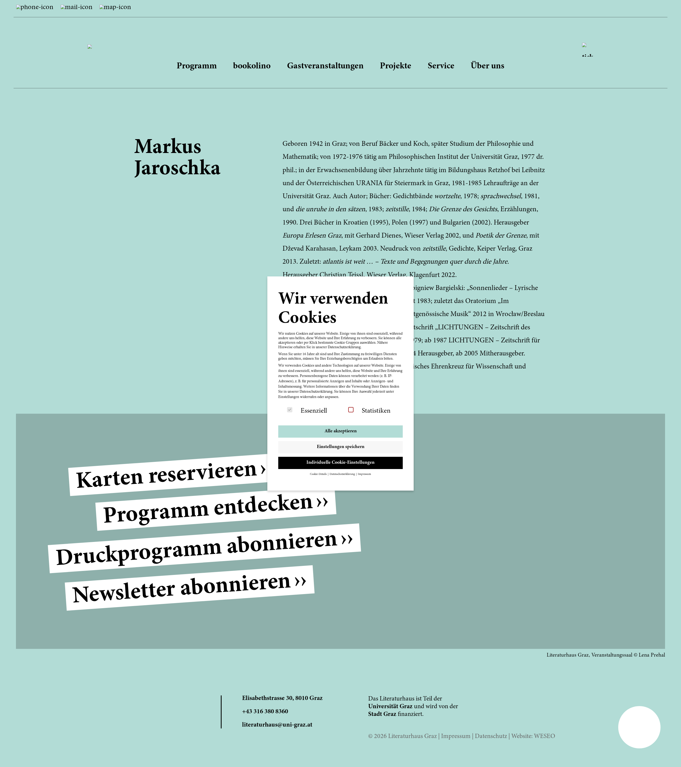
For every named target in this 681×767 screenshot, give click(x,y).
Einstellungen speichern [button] (340, 447)
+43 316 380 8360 (265, 711)
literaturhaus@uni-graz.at (277, 725)
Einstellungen (288, 397)
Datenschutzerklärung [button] (342, 474)
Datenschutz (491, 736)
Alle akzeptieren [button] (341, 431)
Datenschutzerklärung (316, 392)
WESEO (544, 736)
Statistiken (376, 411)
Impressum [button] (364, 474)
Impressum (456, 736)
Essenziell (314, 411)
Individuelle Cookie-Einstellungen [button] (340, 462)
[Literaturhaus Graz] (340, 41)
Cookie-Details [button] (318, 474)
